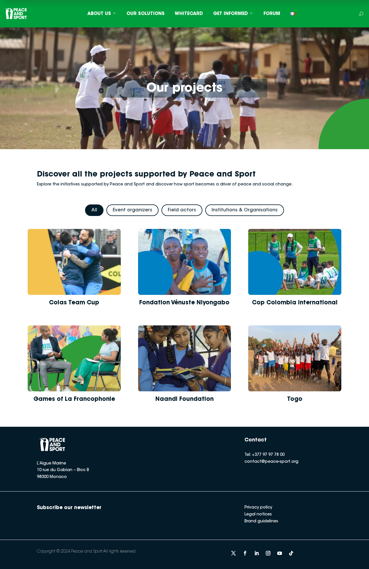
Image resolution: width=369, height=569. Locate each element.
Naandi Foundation (184, 399)
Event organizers (132, 210)
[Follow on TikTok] (291, 553)
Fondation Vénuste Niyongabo (184, 303)
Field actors (182, 210)
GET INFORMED (230, 14)
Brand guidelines (261, 521)
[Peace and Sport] (16, 13)
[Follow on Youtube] (279, 553)
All (94, 210)
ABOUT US (99, 14)
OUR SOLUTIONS (146, 14)
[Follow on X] (233, 553)
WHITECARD (189, 14)
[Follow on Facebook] (245, 553)
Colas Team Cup (74, 303)
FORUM (271, 14)
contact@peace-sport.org (271, 462)
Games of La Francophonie (74, 399)
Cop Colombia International (295, 303)
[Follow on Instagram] (268, 553)
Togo (294, 399)
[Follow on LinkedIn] (256, 553)
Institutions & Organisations (245, 210)
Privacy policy (258, 508)
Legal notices (258, 515)
